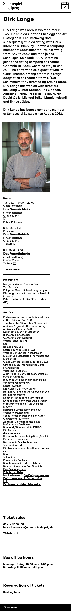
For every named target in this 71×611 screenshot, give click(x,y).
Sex (5, 343)
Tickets (7, 243)
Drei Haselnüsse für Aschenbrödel (22, 478)
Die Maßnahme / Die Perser (21, 423)
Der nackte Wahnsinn (15, 439)
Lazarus (22, 370)
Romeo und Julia (13, 346)
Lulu (5, 481)
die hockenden (11, 433)
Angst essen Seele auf (28, 409)
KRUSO (37, 427)
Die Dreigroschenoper (36, 475)
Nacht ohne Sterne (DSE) (28, 397)
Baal (5, 454)
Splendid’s (9, 457)
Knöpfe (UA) (24, 334)
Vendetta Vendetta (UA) (16, 382)
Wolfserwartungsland (16, 412)
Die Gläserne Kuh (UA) (19, 320)
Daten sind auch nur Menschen (21, 331)
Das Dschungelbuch (14, 469)
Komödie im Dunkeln (15, 460)
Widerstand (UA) (25, 349)
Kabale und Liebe (13, 472)
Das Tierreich (34, 466)
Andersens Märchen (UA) (17, 329)
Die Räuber (9, 430)
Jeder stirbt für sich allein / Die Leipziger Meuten (25, 403)
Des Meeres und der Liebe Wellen (22, 484)
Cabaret (27, 337)
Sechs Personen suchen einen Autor (24, 415)
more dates (12, 269)
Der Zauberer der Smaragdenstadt (20, 444)
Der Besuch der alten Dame (30, 379)
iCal (4, 218)
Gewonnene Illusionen (16, 418)
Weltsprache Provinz (15, 340)
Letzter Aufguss (12, 385)
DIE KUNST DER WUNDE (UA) (20, 388)
